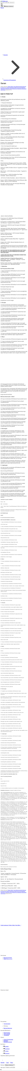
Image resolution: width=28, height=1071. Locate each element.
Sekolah (2, 1062)
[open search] (2, 6)
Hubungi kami (7, 1032)
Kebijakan (6, 1040)
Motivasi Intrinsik (8, 957)
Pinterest (7, 1053)
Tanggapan (6, 1035)
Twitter (7, 1051)
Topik (7, 1062)
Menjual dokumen (8, 1028)
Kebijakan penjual (8, 1042)
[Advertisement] (7, 30)
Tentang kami (7, 1023)
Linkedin (7, 1046)
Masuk (2, 7)
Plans (11, 1062)
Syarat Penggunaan (8, 1039)
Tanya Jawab (7, 1033)
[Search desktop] (2, 4)
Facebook (7, 1048)
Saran (8, 958)
